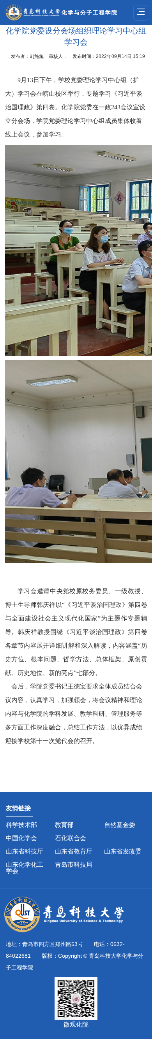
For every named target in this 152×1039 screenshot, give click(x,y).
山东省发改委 (122, 851)
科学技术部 (21, 825)
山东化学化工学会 (24, 867)
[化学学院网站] (68, 914)
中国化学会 (21, 838)
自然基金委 (119, 825)
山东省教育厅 (73, 851)
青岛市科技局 (73, 864)
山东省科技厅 (24, 851)
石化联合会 (70, 838)
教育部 (64, 825)
